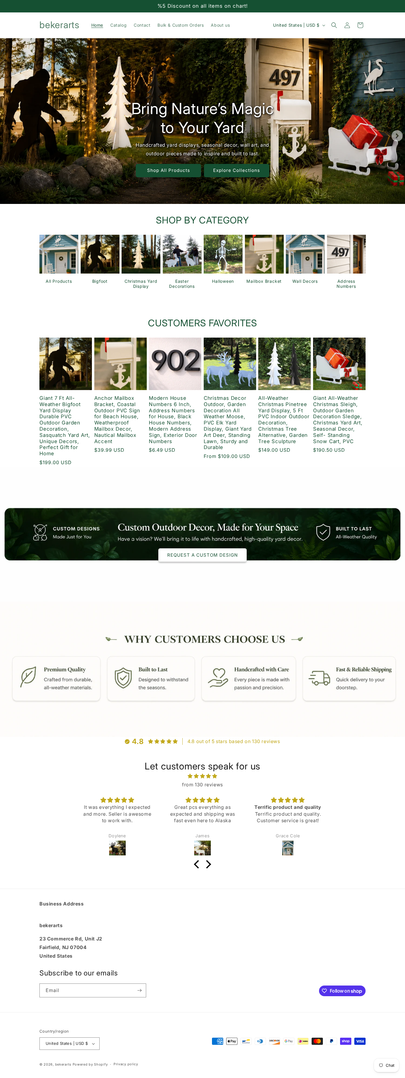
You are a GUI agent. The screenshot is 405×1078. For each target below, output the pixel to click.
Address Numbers (346, 284)
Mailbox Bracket (264, 281)
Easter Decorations (182, 284)
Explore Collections (236, 170)
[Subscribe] (139, 990)
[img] (202, 776)
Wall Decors (305, 281)
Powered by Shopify (90, 1064)
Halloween (223, 281)
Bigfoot (100, 281)
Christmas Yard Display (141, 284)
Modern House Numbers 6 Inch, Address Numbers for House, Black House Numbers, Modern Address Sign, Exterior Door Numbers (173, 419)
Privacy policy (126, 1064)
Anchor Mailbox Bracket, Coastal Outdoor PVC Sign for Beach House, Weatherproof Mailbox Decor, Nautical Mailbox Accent (117, 419)
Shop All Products (168, 170)
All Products (59, 281)
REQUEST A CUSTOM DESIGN (202, 555)
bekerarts (63, 1064)
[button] (334, 25)
